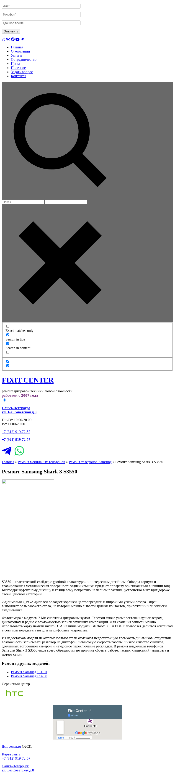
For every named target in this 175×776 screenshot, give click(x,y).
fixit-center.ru (11, 746)
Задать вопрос (22, 72)
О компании (20, 51)
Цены (15, 64)
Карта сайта (11, 754)
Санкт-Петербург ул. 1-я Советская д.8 (18, 768)
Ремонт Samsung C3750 (29, 676)
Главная (17, 47)
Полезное (18, 68)
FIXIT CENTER (28, 380)
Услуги (16, 55)
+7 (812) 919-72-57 (16, 432)
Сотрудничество (23, 59)
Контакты (18, 76)
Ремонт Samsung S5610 (29, 672)
